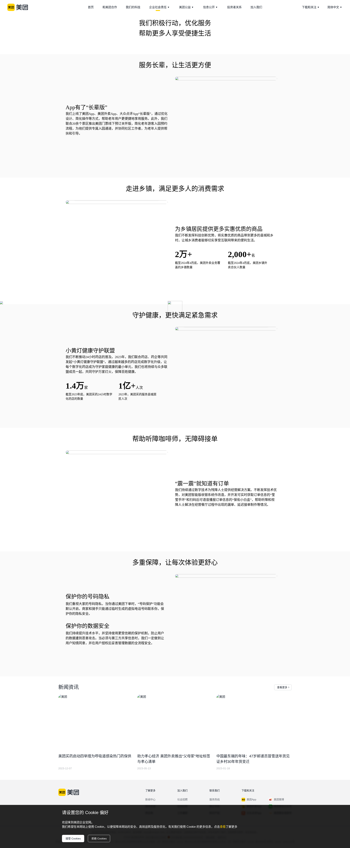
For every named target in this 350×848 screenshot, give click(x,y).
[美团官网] (17, 7)
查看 (223, 826)
